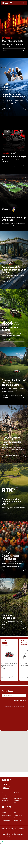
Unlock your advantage (9, 166)
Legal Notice (17, 833)
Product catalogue (6, 820)
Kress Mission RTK (18, 815)
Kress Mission (17, 818)
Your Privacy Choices (9, 841)
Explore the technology (9, 513)
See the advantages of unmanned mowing (12, 396)
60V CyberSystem (18, 798)
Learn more (6, 281)
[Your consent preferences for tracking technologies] (2, 841)
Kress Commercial (18, 820)
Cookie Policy (11, 833)
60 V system (17, 800)
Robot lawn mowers (18, 796)
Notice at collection (4, 842)
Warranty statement (6, 818)
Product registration (6, 815)
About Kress (5, 796)
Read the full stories (8, 571)
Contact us (4, 803)
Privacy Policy (5, 833)
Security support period (7, 836)
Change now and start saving (11, 455)
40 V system (17, 803)
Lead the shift (7, 50)
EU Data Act (19, 834)
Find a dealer (5, 798)
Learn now (6, 628)
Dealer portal (5, 800)
